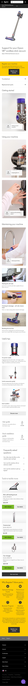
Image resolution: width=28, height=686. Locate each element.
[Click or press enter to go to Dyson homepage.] (6, 2)
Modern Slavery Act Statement (16, 677)
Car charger (7, 556)
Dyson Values (5, 666)
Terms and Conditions (6, 677)
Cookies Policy (10, 674)
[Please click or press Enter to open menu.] (2, 2)
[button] (14, 126)
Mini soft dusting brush (10, 495)
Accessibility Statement (6, 679)
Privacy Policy (4, 674)
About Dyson (5, 662)
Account (4, 649)
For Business (5, 653)
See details (20, 506)
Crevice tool (6, 525)
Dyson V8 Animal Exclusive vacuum (7, 6)
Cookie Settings (17, 674)
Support (4, 657)
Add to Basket (8, 506)
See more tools (14, 574)
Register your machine (14, 71)
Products (4, 645)
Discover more (14, 413)
